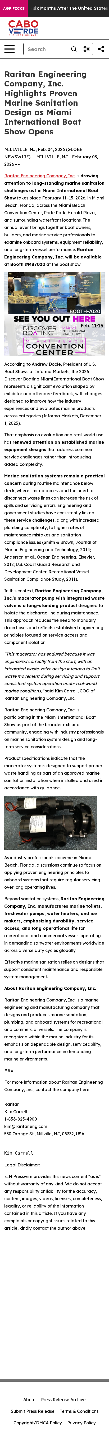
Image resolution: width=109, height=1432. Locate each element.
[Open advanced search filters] (86, 49)
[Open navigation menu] (9, 49)
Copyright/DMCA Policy (37, 1422)
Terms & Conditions (79, 1411)
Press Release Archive (63, 1399)
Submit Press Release (32, 1411)
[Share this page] (101, 49)
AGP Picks (14, 8)
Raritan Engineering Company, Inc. (39, 175)
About (29, 1399)
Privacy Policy (81, 1422)
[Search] (73, 49)
